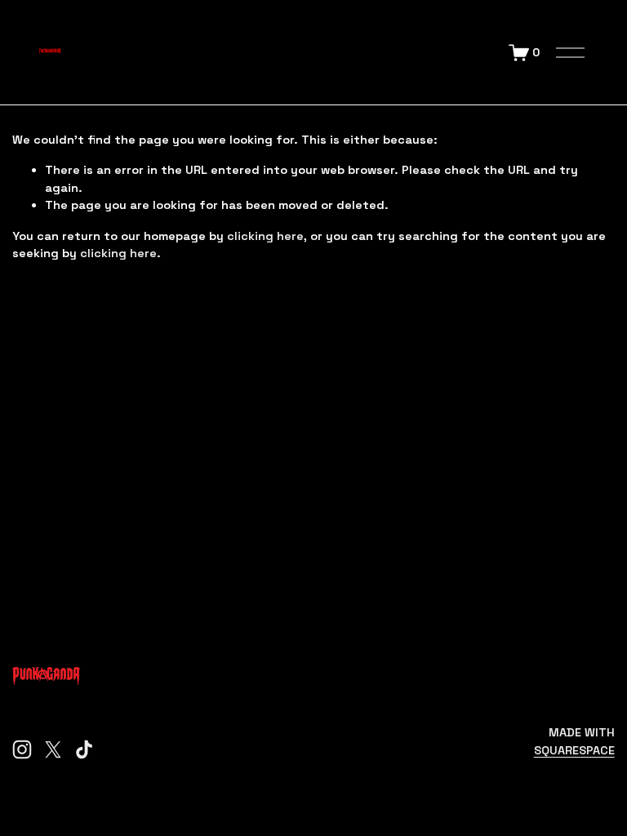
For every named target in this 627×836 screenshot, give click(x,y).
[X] (53, 749)
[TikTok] (84, 749)
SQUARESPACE (574, 750)
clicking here (265, 236)
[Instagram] (22, 749)
